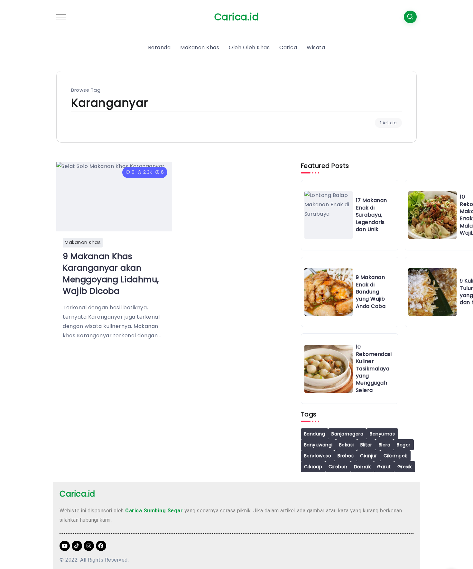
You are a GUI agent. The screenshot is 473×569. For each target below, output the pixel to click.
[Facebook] (101, 546)
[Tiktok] (77, 546)
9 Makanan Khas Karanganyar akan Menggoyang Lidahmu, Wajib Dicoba (111, 273)
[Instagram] (89, 546)
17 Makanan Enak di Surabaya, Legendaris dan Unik (371, 215)
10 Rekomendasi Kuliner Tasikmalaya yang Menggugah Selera (374, 368)
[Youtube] (65, 546)
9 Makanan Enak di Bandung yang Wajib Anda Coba (371, 292)
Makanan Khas (83, 242)
